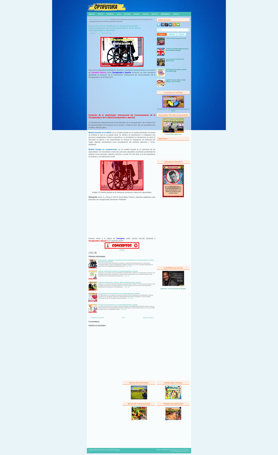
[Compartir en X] (94, 253)
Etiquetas (172, 34)
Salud (119, 14)
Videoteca (154, 14)
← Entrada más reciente (96, 317)
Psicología (127, 14)
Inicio (91, 19)
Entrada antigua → (149, 317)
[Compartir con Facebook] (96, 253)
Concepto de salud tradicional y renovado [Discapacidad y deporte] (117, 305)
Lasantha (186, 449)
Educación (92, 14)
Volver (122, 250)
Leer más (129, 266)
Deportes (100, 14)
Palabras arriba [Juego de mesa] (176, 38)
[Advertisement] (122, 96)
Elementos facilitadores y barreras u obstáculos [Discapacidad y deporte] (119, 282)
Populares (162, 34)
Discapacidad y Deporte (101, 19)
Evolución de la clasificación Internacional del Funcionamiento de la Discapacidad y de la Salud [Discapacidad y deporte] (114, 28)
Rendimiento (110, 14)
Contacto (176, 14)
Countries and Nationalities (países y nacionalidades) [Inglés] (177, 49)
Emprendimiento (165, 14)
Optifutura (93, 33)
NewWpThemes (167, 449)
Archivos (181, 34)
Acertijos (145, 14)
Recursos (136, 14)
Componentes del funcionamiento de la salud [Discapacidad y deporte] (118, 293)
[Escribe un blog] (91, 253)
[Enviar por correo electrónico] (89, 253)
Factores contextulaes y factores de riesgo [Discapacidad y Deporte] (117, 271)
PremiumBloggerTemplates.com (179, 451)
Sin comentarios (107, 33)
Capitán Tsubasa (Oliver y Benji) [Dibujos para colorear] (175, 80)
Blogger (183, 288)
